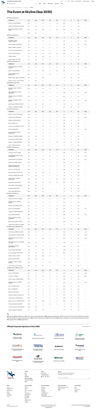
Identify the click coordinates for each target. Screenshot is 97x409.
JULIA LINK (18, 59)
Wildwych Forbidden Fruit (13, 165)
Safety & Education (62, 385)
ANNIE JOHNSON (18, 185)
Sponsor (8, 396)
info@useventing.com (48, 407)
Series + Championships (28, 390)
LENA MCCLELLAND (13, 74)
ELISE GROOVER (16, 53)
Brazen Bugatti (11, 104)
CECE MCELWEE (15, 273)
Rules (25, 389)
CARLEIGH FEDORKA (18, 107)
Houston (10, 53)
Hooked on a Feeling (12, 261)
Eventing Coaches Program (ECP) (63, 387)
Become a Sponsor (85, 326)
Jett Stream (10, 175)
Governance (9, 389)
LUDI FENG (16, 276)
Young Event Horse (28, 394)
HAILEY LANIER (18, 265)
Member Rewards (44, 394)
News (75, 387)
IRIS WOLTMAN (16, 258)
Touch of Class (11, 265)
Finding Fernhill (11, 224)
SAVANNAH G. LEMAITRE (18, 26)
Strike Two (10, 107)
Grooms (42, 389)
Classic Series (27, 395)
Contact (72, 1)
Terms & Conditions (10, 406)
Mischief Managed (12, 73)
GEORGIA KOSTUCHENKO (13, 246)
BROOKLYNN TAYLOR (18, 175)
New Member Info (44, 395)
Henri (9, 286)
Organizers (26, 402)
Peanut (9, 273)
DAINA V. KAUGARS (20, 224)
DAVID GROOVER (18, 50)
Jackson (10, 214)
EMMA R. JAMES (18, 205)
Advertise (76, 391)
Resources (25, 7)
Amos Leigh (10, 139)
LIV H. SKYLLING (16, 169)
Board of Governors (10, 388)
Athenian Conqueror (12, 96)
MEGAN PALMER (19, 279)
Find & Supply (88, 406)
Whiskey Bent (11, 182)
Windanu (10, 142)
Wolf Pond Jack (11, 77)
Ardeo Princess (11, 178)
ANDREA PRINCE (12, 56)
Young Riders (43, 391)
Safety (59, 390)
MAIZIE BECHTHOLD (16, 191)
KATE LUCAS (14, 123)
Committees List (9, 395)
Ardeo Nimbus (11, 117)
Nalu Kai (10, 129)
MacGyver (10, 80)
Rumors (10, 208)
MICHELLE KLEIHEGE (20, 77)
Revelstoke (10, 136)
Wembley (10, 120)
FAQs (42, 371)
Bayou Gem (10, 221)
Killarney (10, 258)
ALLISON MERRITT (16, 208)
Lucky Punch (11, 50)
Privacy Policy (16, 406)
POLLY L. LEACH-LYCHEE (18, 80)
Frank (9, 191)
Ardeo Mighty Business (13, 155)
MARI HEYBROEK (16, 214)
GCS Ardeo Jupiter (12, 88)
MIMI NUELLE (21, 295)
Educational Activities (61, 388)
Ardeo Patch (11, 162)
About (8, 385)
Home (8, 7)
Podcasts (76, 390)
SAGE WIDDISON (17, 23)
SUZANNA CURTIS (15, 286)
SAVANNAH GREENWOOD (13, 166)
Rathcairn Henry (11, 114)
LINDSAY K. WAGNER (17, 198)
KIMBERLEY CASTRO (19, 126)
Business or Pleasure (12, 295)
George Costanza (12, 172)
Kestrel (9, 123)
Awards (26, 398)
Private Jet (10, 23)
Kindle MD (10, 198)
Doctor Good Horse (12, 217)
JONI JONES (16, 292)
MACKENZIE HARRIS (18, 136)
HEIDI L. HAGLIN (17, 162)
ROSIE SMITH (18, 117)
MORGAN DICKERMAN (18, 211)
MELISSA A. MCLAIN (18, 221)
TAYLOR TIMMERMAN (17, 142)
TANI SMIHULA (15, 289)
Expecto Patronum (12, 282)
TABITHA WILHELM (16, 145)
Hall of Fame (9, 394)
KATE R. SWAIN (19, 114)
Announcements (45, 374)
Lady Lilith (10, 26)
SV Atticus (10, 276)
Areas (8, 391)
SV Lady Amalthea (12, 132)
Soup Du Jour (11, 126)
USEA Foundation (78, 1)
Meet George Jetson (12, 66)
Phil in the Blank (11, 44)
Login (93, 1)
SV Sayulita (10, 188)
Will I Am (10, 169)
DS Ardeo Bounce (12, 201)
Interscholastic (27, 397)
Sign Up (59, 371)
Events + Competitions (16, 7)
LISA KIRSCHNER (16, 70)
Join (65, 1)
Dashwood (10, 292)
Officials (59, 389)
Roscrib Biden (11, 185)
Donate (62, 1)
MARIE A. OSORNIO (17, 47)
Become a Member (45, 385)
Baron (9, 289)
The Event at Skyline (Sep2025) (29, 12)
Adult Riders (43, 390)
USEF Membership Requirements (46, 396)
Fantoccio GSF (11, 205)
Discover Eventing (86, 1)
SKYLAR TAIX (19, 172)
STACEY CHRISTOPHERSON (12, 41)
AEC (25, 391)
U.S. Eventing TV (77, 389)
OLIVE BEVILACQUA (18, 139)
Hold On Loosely (12, 279)
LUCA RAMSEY (19, 159)
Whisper (10, 47)
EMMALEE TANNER (19, 104)
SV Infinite (10, 152)
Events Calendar (28, 385)
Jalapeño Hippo (11, 59)
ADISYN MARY (18, 182)
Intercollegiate (27, 396)
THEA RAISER (19, 252)
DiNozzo (10, 70)
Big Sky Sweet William (13, 29)
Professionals (43, 388)
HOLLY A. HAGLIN (17, 152)
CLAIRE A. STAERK (16, 255)
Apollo (9, 145)
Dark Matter (10, 40)
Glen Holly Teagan (12, 252)
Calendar (26, 387)
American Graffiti (11, 159)
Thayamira (10, 211)
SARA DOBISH (19, 44)
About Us (8, 387)
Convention (43, 387)
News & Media (78, 385)
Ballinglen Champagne (13, 100)
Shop (68, 1)
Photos (76, 388)
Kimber (9, 255)
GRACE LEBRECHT (17, 120)
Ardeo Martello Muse (12, 92)
